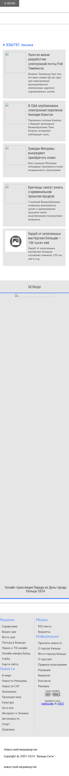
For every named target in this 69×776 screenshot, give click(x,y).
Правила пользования (52, 664)
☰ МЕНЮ (9, 3)
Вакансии (44, 675)
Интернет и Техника (15, 713)
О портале (45, 659)
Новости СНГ (10, 686)
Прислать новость (50, 643)
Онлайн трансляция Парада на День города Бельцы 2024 (35, 589)
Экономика (9, 691)
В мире (6, 675)
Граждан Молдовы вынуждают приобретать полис (42, 153)
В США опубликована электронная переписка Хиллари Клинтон (45, 110)
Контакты (44, 681)
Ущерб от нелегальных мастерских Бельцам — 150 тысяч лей (44, 238)
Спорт (6, 724)
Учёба (6, 659)
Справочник (9, 626)
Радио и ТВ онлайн (14, 648)
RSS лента (44, 626)
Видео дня (9, 632)
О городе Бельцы (49, 648)
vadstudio (47, 703)
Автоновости (10, 718)
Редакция (44, 670)
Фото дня (8, 637)
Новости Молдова (14, 681)
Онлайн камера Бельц (16, 653)
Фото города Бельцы (52, 654)
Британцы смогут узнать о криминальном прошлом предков (45, 191)
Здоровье (8, 729)
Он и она (7, 708)
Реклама (43, 686)
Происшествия (11, 697)
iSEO (61, 703)
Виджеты (44, 632)
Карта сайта (10, 664)
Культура (8, 702)
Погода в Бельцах (14, 642)
